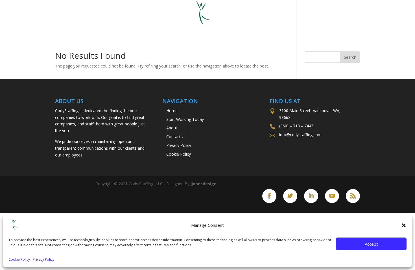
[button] (404, 225)
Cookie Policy (19, 259)
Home (133, 29)
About (236, 29)
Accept (371, 244)
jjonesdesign (204, 183)
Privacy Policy (43, 259)
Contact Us (272, 29)
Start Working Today (184, 29)
